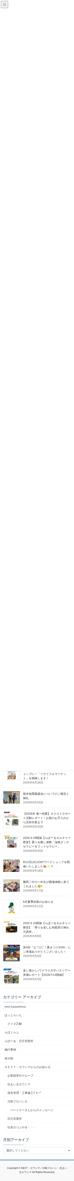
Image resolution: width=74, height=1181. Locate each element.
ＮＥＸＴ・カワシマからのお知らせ (28, 1067)
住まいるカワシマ (18, 1084)
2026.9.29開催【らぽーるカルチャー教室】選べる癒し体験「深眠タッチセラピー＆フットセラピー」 (47, 842)
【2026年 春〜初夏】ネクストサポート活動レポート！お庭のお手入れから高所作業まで (47, 818)
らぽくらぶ (12, 1032)
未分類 (9, 1058)
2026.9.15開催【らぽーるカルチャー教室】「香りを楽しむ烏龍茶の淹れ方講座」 (47, 927)
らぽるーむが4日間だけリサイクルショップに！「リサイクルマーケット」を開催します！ (47, 774)
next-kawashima (15, 1006)
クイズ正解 (14, 1023)
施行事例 (10, 1049)
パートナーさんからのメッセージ (31, 1110)
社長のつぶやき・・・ (21, 1127)
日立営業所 (14, 1118)
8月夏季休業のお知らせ (38, 901)
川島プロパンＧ (17, 1101)
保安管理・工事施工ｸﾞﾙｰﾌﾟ (24, 1092)
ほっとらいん (13, 1015)
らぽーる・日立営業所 (19, 1041)
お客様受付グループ (20, 1075)
